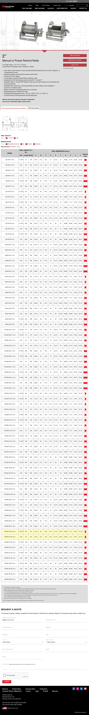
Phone (4, 656)
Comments (18, 664)
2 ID (17, 138)
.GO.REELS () (18, 702)
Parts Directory (62, 8)
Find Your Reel (27, 8)
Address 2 (5, 634)
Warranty (55, 691)
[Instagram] (77, 688)
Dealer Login (57, 5)
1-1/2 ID (10, 138)
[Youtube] (85, 688)
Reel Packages (39, 8)
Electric (30, 144)
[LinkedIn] (81, 688)
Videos (30, 5)
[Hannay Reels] (8, 7)
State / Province (50, 639)
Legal (37, 691)
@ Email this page (68, 68)
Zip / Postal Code (7, 649)
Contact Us (83, 8)
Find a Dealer (46, 5)
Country (4, 639)
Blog (37, 5)
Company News (30, 689)
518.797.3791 (6, 702)
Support (73, 8)
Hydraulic (38, 144)
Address (49, 627)
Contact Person (7, 627)
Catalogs (50, 8)
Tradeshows (43, 689)
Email (48, 649)
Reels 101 (74, 65)
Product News (16, 689)
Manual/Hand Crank (13, 144)
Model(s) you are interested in (9, 617)
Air (23, 144)
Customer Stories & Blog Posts (12, 691)
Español (72, 5)
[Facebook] (73, 688)
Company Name (50, 620)
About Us (5, 689)
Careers (28, 691)
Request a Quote (75, 60)
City (47, 634)
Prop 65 (45, 691)
